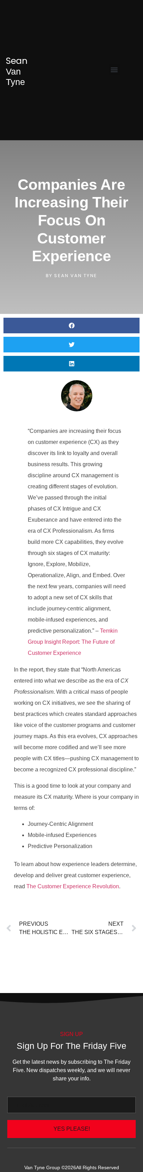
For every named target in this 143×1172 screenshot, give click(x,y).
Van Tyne (16, 71)
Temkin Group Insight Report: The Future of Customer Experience (73, 642)
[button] (114, 69)
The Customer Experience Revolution (72, 886)
